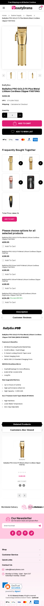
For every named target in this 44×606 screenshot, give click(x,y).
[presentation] (19, 495)
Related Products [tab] (22, 424)
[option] (21, 46)
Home (4, 15)
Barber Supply (16, 15)
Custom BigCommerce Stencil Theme (18, 597)
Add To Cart (10, 246)
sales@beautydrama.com (14, 569)
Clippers (29, 15)
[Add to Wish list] (20, 485)
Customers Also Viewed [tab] (22, 430)
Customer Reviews (22, 317)
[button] (12, 587)
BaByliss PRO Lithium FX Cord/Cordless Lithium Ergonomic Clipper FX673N (19, 294)
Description (22, 312)
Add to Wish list (24, 132)
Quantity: (5, 110)
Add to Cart (24, 123)
